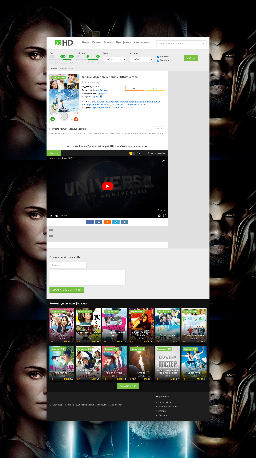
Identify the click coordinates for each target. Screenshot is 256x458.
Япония (100, 93)
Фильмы (96, 42)
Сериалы (108, 42)
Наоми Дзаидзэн (126, 104)
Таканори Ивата (136, 101)
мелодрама (93, 96)
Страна (134, 53)
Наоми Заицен (100, 104)
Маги (117, 101)
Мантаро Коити (152, 101)
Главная (162, 415)
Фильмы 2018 (127, 107)
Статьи (162, 410)
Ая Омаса (124, 101)
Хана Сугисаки (97, 101)
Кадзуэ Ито (112, 104)
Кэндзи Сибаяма (100, 90)
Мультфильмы (123, 42)
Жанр (106, 53)
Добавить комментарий (66, 289)
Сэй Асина (109, 101)
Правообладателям (168, 406)
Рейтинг (80, 53)
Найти (191, 58)
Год (51, 53)
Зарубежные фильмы (102, 107)
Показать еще (128, 386)
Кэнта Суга (87, 104)
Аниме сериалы (142, 42)
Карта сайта (164, 402)
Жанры (85, 42)
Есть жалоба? (158, 153)
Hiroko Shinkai (140, 104)
